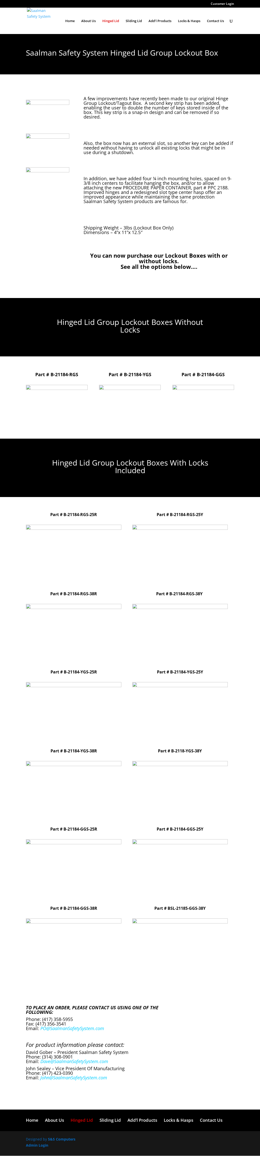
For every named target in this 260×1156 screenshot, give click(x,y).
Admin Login (37, 1145)
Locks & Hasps (189, 21)
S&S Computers (61, 1139)
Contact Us (215, 21)
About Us (88, 21)
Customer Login (222, 4)
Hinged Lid (110, 21)
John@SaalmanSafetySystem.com (73, 1078)
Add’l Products (160, 21)
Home (70, 21)
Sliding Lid (134, 21)
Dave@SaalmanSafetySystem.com (74, 1061)
